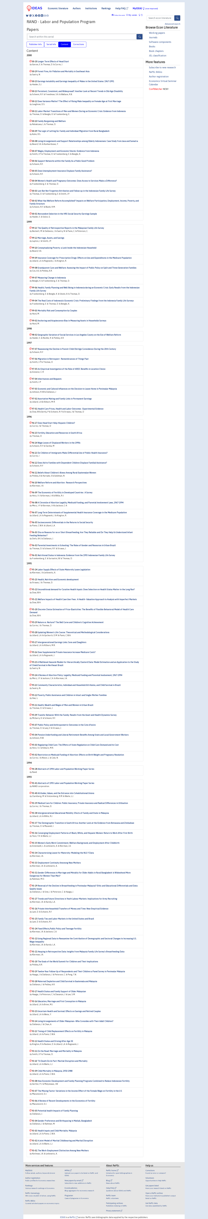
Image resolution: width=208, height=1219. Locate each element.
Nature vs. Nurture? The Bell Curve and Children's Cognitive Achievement (70, 622)
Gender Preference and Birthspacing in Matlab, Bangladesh (65, 1121)
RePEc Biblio (155, 72)
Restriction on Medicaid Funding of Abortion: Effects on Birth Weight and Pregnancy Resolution (81, 755)
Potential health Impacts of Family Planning (58, 1111)
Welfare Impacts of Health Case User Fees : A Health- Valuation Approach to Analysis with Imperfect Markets (87, 599)
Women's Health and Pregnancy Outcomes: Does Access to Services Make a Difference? (77, 181)
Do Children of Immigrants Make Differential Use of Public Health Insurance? (72, 453)
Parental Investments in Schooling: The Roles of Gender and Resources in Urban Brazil (77, 545)
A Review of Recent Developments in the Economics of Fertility (66, 1101)
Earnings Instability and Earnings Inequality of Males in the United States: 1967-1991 (75, 81)
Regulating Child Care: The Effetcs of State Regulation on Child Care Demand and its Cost (78, 745)
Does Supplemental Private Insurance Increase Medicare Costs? (66, 652)
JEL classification (157, 55)
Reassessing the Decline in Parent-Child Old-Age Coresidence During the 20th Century (77, 349)
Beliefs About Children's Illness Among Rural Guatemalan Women (66, 473)
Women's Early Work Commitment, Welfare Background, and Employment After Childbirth (78, 843)
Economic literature (58, 8)
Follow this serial (119, 15)
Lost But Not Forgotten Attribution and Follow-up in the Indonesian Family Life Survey (77, 191)
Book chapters (156, 51)
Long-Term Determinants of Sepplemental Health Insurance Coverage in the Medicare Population (82, 512)
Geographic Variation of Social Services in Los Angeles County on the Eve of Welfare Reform (79, 335)
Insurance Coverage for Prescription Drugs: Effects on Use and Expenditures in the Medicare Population (85, 258)
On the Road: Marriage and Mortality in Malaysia (59, 1051)
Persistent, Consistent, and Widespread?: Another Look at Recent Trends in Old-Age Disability (80, 91)
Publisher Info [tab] (35, 44)
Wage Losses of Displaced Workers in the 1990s (58, 443)
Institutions (91, 8)
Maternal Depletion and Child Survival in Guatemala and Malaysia (67, 981)
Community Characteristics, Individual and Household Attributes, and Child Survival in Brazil (79, 685)
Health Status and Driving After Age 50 (55, 1041)
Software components (160, 42)
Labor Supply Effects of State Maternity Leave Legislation (64, 569)
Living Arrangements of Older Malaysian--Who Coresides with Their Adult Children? (75, 1021)
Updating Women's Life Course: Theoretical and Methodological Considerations (73, 632)
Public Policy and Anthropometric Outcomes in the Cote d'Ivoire (67, 725)
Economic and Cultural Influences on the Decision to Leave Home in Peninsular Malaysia (77, 389)
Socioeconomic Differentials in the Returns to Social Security (65, 522)
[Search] (177, 18)
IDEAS (63, 1217)
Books (152, 46)
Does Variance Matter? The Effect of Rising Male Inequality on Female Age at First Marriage (79, 101)
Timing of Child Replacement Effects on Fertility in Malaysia (64, 1031)
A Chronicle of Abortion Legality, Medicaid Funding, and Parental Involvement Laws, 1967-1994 (81, 502)
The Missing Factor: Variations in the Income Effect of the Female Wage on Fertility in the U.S (80, 1091)
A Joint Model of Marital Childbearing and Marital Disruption (65, 1141)
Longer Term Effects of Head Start (53, 61)
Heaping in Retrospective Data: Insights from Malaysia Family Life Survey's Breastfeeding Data (81, 951)
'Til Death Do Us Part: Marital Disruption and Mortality (62, 1061)
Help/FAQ (120, 8)
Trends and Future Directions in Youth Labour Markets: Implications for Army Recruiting (77, 899)
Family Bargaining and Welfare (51, 121)
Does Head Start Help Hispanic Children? (56, 423)
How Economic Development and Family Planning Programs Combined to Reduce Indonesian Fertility (84, 1081)
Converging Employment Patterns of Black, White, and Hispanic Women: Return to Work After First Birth (85, 833)
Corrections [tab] (78, 44)
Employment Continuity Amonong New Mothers (59, 863)
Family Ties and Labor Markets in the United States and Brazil (66, 919)
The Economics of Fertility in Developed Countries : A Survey (65, 492)
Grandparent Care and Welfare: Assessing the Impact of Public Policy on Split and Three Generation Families (87, 268)
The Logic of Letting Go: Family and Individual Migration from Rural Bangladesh (73, 131)
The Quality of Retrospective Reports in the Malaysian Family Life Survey (70, 228)
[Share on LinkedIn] (42, 15)
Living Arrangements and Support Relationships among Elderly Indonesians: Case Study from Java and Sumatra (88, 141)
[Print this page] (47, 15)
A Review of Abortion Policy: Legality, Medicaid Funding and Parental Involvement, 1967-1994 (79, 675)
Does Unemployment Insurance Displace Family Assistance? (65, 171)
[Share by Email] (45, 15)
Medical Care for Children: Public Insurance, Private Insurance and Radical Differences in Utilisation (83, 803)
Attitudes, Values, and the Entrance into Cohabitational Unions (66, 793)
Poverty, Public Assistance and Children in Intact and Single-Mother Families (72, 695)
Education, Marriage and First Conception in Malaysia (61, 1001)
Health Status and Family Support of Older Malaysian (61, 991)
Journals (153, 37)
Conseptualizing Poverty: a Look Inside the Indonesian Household (66, 248)
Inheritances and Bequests (50, 379)
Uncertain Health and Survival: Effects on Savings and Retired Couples (69, 1011)
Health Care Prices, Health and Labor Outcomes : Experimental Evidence (70, 409)
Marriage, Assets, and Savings (50, 238)
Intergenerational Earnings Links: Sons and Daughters (61, 642)
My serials (132, 15)
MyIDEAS (145, 8)
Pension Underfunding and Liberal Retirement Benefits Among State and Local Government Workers (83, 735)
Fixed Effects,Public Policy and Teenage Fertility (60, 929)
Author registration (159, 76)
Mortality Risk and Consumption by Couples (57, 310)
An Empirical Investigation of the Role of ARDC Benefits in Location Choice (71, 369)
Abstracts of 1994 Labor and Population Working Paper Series (66, 769)
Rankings (106, 8)
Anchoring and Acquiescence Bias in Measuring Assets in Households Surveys (72, 321)
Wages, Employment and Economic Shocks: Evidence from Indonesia (68, 151)
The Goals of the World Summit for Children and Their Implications (68, 961)
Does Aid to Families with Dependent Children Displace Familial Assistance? (72, 463)
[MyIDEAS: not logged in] (140, 15)
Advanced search (172, 24)
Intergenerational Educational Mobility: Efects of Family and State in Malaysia (73, 813)
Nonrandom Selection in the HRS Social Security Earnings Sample (67, 214)
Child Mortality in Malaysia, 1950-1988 (55, 1071)
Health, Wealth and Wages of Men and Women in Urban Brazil (65, 705)
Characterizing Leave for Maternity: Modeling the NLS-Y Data (66, 853)
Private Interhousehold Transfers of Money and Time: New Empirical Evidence (73, 909)
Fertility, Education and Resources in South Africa (59, 433)
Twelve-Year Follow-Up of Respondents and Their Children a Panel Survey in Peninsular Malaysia (81, 971)
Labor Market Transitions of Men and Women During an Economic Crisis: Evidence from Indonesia (81, 111)
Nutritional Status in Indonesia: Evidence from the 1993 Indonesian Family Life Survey (76, 555)
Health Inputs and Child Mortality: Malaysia (57, 1131)
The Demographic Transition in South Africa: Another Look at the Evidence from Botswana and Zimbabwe (86, 823)
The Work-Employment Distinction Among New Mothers (63, 1150)
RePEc (72, 1217)
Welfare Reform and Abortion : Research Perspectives (62, 482)
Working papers (157, 33)
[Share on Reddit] (39, 15)
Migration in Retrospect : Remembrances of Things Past (63, 359)
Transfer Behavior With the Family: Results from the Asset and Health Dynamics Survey (77, 715)
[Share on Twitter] (33, 15)
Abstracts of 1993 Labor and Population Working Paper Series (66, 783)
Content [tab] (64, 44)
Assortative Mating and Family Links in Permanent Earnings (65, 399)
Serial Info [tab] (51, 44)
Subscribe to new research (162, 67)
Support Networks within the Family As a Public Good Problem (66, 161)
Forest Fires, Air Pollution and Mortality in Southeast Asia (63, 71)
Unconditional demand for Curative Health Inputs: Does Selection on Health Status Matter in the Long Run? (86, 589)
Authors (77, 8)
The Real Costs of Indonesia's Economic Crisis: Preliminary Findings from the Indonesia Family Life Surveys (86, 301)
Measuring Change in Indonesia (52, 278)
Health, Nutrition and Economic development (58, 579)
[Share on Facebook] (36, 15)
